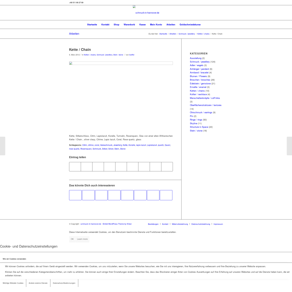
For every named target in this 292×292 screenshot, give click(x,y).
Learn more (82, 238)
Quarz (167, 145)
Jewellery (117, 145)
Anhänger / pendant (199, 68)
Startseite (163, 33)
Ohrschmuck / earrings (201, 112)
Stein (116, 148)
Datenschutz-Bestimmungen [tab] (64, 283)
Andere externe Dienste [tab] (38, 283)
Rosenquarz (86, 148)
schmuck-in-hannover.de (91, 223)
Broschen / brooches (200, 79)
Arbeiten (74, 33)
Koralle (132, 145)
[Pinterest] (220, 12)
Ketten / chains (203, 33)
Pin (191, 116)
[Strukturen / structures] (166, 195)
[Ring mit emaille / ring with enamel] (101, 195)
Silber (104, 148)
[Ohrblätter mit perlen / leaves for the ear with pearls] (140, 195)
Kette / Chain (80, 49)
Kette (125, 145)
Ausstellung (195, 58)
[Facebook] (215, 12)
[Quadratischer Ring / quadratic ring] (88, 195)
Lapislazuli (152, 145)
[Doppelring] (153, 195)
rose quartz (74, 148)
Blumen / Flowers (198, 76)
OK (72, 238)
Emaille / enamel (198, 87)
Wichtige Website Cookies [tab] (13, 283)
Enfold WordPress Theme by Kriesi (117, 223)
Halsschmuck (106, 145)
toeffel (131, 54)
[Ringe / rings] (127, 195)
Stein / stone (118, 54)
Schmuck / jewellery (187, 33)
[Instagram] (210, 12)
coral (97, 145)
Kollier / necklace (198, 94)
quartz (161, 145)
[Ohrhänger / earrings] (114, 195)
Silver (110, 148)
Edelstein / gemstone (200, 83)
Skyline (193, 123)
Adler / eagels (196, 65)
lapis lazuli (141, 145)
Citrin (84, 145)
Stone (123, 148)
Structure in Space (199, 126)
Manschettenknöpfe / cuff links (205, 98)
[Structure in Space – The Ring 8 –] (2, 146)
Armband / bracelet (199, 72)
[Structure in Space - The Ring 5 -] (75, 195)
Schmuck (97, 148)
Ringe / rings (196, 119)
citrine (91, 145)
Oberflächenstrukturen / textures (206, 105)
